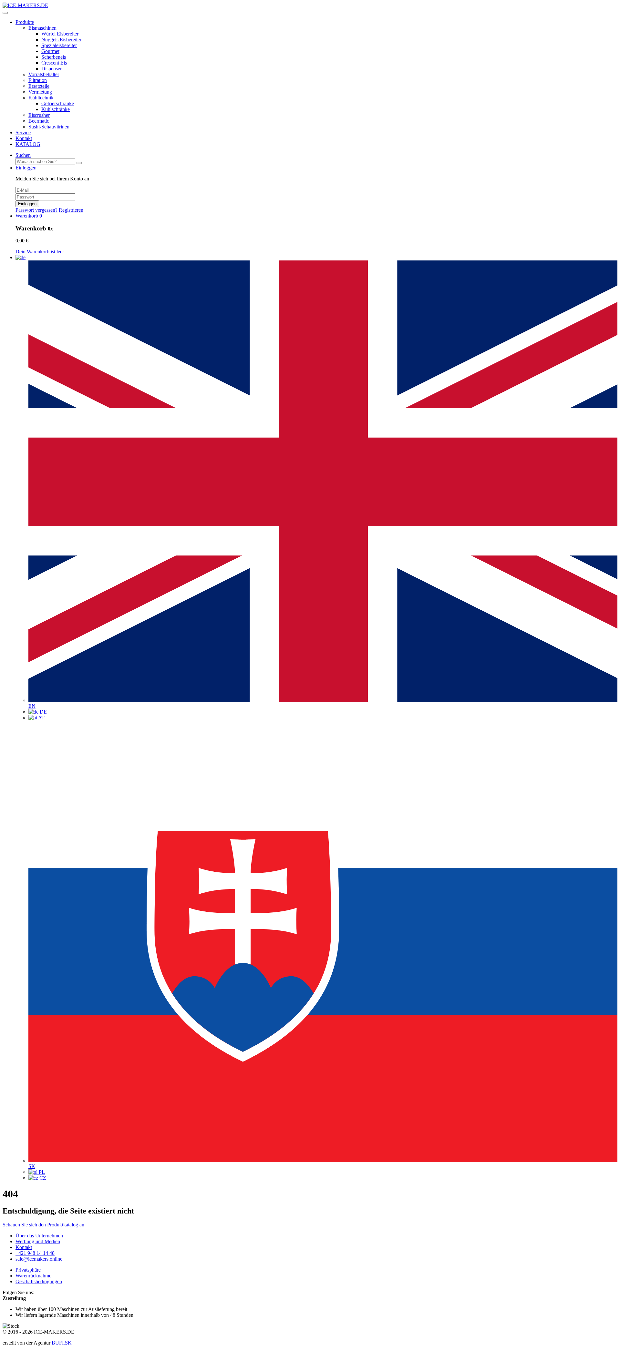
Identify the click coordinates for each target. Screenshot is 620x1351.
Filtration (37, 80)
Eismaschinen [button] (42, 28)
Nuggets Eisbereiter (61, 39)
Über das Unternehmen (39, 1235)
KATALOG (28, 144)
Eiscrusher (39, 115)
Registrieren (71, 210)
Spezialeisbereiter (59, 45)
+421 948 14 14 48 (35, 1253)
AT (41, 717)
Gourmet (50, 51)
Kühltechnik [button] (41, 97)
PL (41, 1172)
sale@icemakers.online (39, 1259)
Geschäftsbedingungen (39, 1281)
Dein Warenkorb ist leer (40, 251)
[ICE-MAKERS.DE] (25, 5)
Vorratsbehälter (43, 74)
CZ (42, 1178)
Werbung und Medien (38, 1241)
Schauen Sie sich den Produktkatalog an (43, 1224)
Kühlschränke (55, 109)
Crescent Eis (54, 63)
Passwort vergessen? (36, 210)
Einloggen (27, 203)
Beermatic (38, 121)
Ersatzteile (38, 86)
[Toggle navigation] (5, 13)
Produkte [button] (25, 22)
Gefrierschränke (57, 103)
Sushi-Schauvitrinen (48, 126)
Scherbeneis (53, 57)
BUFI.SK (62, 1343)
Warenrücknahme (33, 1275)
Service (23, 132)
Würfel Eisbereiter (59, 33)
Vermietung (40, 92)
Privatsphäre (28, 1270)
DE (42, 712)
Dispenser (51, 68)
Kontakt (24, 138)
